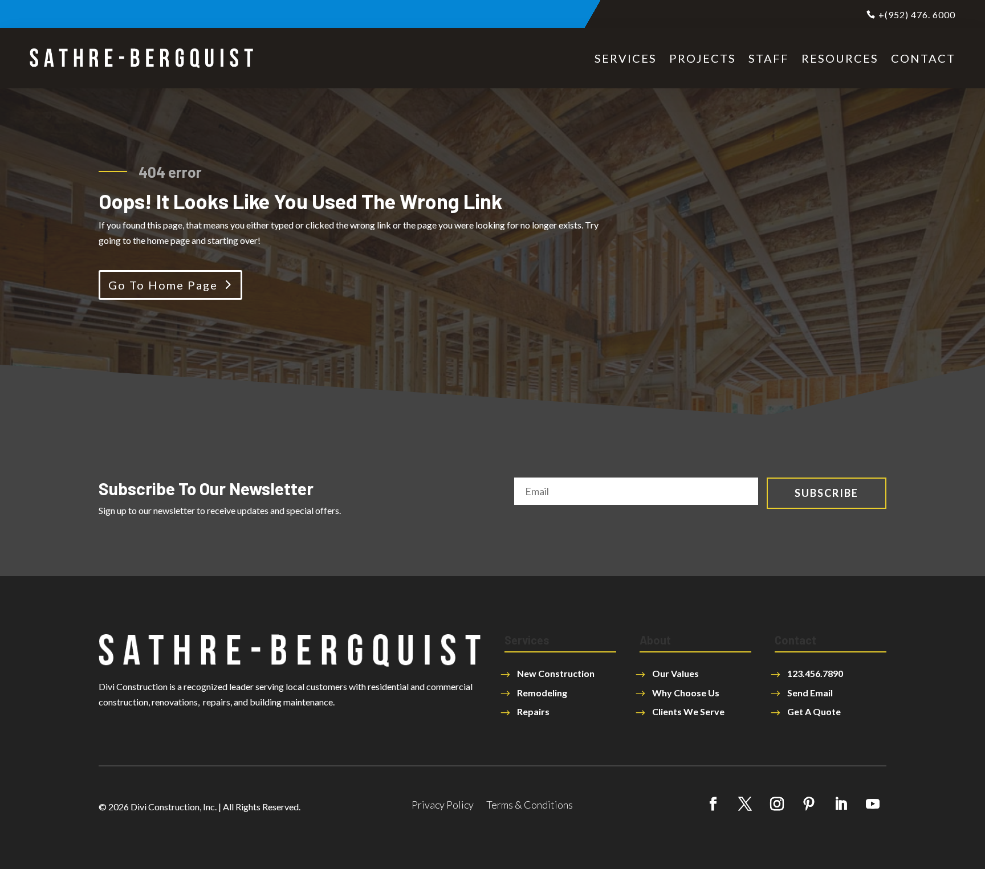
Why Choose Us (685, 692)
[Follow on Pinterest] (809, 804)
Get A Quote (814, 711)
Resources (839, 58)
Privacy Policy (443, 806)
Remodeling (542, 692)
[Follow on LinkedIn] (840, 804)
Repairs (533, 711)
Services (626, 58)
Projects (702, 58)
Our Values (675, 673)
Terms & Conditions (529, 806)
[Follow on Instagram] (777, 804)
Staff (768, 58)
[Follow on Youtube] (872, 804)
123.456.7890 (815, 673)
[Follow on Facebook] (713, 804)
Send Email (810, 692)
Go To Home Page (163, 285)
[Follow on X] (745, 804)
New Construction (556, 673)
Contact (923, 58)
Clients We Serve (688, 711)
